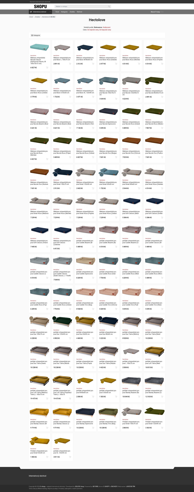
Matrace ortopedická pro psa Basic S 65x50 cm (62, 92)
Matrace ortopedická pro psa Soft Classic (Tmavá (39, 242)
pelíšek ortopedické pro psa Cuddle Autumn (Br (84, 242)
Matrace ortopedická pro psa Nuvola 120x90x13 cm (131, 93)
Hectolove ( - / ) (48, 17)
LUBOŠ (128, 486)
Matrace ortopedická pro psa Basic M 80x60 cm (85, 59)
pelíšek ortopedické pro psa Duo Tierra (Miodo (61, 362)
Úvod (57, 12)
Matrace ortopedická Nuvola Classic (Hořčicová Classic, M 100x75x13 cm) (38, 60)
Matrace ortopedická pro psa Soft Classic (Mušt (131, 212)
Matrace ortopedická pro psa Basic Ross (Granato (108, 59)
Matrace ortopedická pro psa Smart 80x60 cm (131, 183)
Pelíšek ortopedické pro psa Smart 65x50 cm (38, 452)
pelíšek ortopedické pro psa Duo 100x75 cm (38, 333)
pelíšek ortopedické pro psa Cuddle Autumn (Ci (130, 242)
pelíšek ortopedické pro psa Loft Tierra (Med (153, 362)
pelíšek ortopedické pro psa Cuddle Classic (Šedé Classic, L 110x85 (62, 274)
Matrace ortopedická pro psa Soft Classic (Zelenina (62, 242)
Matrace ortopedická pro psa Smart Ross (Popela (85, 212)
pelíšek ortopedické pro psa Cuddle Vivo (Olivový (108, 304)
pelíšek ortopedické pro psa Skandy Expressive (84, 423)
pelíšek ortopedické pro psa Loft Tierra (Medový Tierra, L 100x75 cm (38, 392)
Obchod (79, 12)
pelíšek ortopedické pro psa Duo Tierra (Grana (38, 362)
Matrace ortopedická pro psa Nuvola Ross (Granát (131, 123)
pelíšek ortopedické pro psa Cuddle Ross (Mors (153, 273)
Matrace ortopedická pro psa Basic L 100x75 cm (62, 59)
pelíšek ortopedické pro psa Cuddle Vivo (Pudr (130, 304)
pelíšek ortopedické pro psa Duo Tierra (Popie (84, 362)
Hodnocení (106, 27)
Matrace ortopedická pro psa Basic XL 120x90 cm (85, 92)
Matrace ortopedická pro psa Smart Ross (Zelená (108, 212)
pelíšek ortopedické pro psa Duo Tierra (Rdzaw (107, 362)
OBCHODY (114, 486)
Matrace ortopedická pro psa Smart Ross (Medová (39, 212)
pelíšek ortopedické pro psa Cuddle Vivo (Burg (84, 304)
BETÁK (133, 486)
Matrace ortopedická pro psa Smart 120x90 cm (85, 183)
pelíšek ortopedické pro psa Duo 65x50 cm (84, 333)
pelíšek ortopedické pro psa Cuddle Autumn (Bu (107, 242)
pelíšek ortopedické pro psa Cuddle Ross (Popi (38, 304)
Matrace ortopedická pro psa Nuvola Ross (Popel (62, 152)
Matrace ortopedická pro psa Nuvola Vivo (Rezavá (39, 183)
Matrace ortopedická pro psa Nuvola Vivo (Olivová (131, 152)
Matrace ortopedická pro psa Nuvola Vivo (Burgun (108, 152)
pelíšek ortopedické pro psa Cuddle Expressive (84, 273)
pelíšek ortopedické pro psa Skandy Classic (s (61, 423)
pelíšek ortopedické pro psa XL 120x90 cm (61, 452)
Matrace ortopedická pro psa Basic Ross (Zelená (39, 92)
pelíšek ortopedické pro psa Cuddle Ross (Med (130, 273)
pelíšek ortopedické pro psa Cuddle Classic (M (153, 242)
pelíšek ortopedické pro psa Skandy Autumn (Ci (153, 391)
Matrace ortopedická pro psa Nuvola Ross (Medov (154, 123)
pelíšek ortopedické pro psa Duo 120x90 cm (61, 333)
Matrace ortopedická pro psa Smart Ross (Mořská (62, 212)
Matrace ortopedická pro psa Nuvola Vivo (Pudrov (154, 152)
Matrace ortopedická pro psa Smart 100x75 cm (62, 183)
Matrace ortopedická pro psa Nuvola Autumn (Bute (62, 123)
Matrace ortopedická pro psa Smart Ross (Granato (154, 183)
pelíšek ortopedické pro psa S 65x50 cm (107, 391)
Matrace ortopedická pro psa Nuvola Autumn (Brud (39, 123)
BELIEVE (78, 486)
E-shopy (42, 486)
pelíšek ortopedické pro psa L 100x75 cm (130, 362)
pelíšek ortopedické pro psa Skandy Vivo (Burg (107, 423)
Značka (72, 12)
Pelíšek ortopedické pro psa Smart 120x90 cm (153, 423)
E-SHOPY (107, 486)
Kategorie (64, 12)
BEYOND (95, 486)
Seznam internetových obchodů (40, 1)
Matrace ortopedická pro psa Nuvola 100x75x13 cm (108, 93)
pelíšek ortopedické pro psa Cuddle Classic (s (38, 273)
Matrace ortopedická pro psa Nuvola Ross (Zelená (85, 152)
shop (82, 486)
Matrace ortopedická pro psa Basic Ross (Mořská (131, 59)
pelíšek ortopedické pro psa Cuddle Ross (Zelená (62, 304)
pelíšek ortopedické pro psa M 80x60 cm (84, 391)
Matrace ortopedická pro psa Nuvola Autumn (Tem (85, 123)
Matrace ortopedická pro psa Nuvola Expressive (108, 123)
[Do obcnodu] (47, 67)
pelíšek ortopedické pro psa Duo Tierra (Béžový (130, 333)
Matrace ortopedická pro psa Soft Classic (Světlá (154, 212)
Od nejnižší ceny (93, 30)
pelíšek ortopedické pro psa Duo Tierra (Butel (153, 333)
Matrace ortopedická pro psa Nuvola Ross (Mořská (39, 153)
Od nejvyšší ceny (105, 30)
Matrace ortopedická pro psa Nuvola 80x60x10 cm (154, 92)
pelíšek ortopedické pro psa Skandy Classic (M (38, 423)
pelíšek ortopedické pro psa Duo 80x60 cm (107, 333)
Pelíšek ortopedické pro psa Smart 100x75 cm (130, 423)
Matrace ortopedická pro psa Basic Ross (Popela (154, 59)
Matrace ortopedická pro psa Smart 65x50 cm (108, 183)
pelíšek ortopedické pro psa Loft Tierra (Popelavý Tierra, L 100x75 (62, 392)
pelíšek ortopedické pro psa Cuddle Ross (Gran (107, 273)
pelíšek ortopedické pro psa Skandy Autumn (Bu (130, 391)
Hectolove (33, 55)
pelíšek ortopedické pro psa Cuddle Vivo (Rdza (153, 304)
